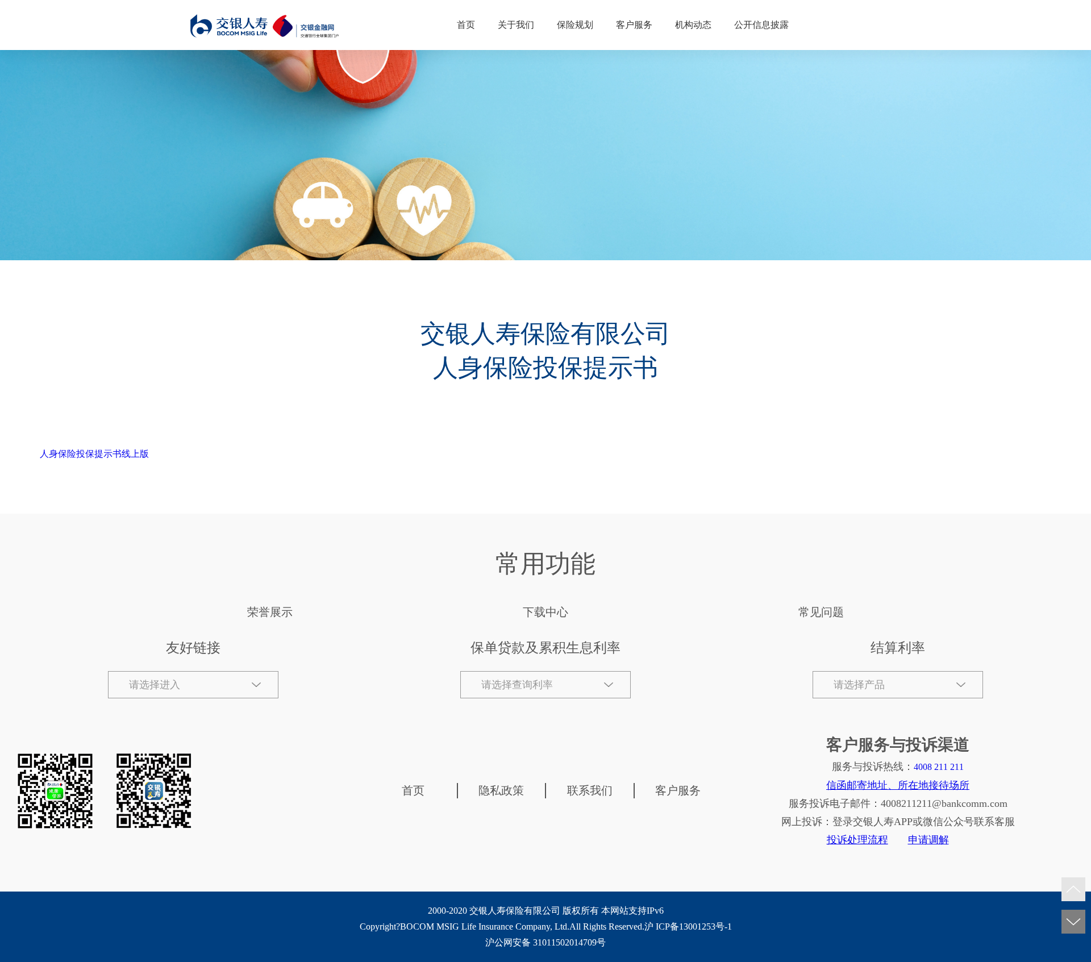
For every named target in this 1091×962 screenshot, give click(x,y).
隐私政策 (501, 790)
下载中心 (545, 612)
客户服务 (634, 25)
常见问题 (821, 612)
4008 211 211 (939, 767)
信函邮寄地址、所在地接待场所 (897, 785)
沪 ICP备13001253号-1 (688, 926)
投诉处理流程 (857, 840)
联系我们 (590, 790)
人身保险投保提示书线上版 (94, 454)
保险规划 (575, 25)
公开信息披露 (761, 25)
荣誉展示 (270, 612)
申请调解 (928, 840)
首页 (466, 25)
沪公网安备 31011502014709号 (545, 942)
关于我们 (516, 25)
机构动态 (693, 25)
